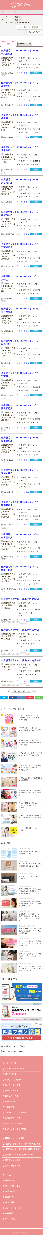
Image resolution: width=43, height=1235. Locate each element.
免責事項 (9, 1213)
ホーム (8, 1175)
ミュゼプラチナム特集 (14, 1069)
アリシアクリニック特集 (15, 1112)
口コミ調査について (13, 1202)
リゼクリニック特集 (13, 1123)
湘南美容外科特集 (12, 1118)
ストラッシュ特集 (12, 1085)
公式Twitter (10, 1197)
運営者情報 (10, 1180)
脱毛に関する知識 (12, 1166)
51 (29, 691)
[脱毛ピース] (21, 7)
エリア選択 (23, 27)
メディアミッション (13, 1208)
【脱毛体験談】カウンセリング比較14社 (22, 1144)
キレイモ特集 (11, 1063)
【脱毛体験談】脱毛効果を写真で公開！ (22, 1149)
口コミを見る (24, 73)
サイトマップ (11, 1219)
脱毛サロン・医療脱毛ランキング (19, 1155)
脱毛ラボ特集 (11, 1074)
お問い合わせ (11, 1191)
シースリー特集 (12, 1090)
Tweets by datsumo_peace (13, 1051)
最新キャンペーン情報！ (15, 1138)
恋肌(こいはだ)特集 (13, 1079)
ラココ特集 (10, 1107)
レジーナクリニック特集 (15, 1129)
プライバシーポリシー (14, 1186)
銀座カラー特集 (12, 1096)
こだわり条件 (34, 32)
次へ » (34, 691)
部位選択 (36, 27)
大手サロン (9, 43)
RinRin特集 (10, 1101)
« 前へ (9, 691)
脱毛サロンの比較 (12, 1160)
